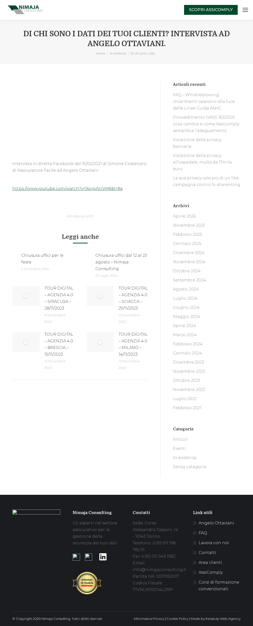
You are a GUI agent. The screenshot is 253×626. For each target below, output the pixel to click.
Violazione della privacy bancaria (197, 143)
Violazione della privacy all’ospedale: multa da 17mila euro (202, 162)
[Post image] (14, 255)
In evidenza (184, 457)
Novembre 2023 (189, 371)
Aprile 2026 (184, 216)
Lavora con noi (214, 542)
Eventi (179, 448)
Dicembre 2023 (188, 362)
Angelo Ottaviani (216, 523)
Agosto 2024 (186, 289)
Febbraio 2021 (187, 407)
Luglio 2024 (185, 298)
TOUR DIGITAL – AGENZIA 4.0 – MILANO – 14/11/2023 (133, 344)
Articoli (180, 439)
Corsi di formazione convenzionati (219, 585)
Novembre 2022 (189, 389)
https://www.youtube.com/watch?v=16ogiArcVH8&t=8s (67, 188)
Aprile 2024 (184, 325)
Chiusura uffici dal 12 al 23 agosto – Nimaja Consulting (121, 262)
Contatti (207, 552)
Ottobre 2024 (187, 271)
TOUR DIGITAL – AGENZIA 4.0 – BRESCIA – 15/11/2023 (59, 344)
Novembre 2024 (189, 261)
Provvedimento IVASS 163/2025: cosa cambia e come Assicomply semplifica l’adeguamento (206, 124)
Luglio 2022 (185, 398)
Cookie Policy (178, 619)
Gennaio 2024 (187, 353)
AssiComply (211, 572)
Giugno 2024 (186, 307)
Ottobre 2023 (186, 380)
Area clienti (210, 562)
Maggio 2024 (186, 316)
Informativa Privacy (149, 619)
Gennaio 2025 (187, 243)
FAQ (203, 533)
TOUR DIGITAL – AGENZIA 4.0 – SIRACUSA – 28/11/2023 (59, 298)
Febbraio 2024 (188, 344)
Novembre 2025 (189, 225)
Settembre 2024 (189, 280)
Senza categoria (189, 466)
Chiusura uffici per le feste (42, 258)
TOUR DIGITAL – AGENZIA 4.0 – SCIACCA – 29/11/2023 (133, 298)
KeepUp (212, 619)
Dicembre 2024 (189, 252)
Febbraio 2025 (187, 234)
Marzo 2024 (185, 334)
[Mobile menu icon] (245, 10)
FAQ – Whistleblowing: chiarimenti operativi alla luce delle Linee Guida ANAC (204, 101)
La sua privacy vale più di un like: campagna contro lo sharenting (206, 181)
